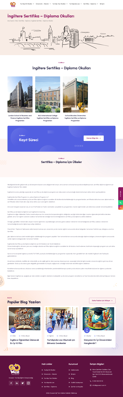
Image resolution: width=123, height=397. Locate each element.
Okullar (88, 336)
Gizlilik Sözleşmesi (77, 382)
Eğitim (51, 336)
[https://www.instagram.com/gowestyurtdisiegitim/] (120, 207)
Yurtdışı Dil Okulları (26, 4)
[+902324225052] (120, 202)
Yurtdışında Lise (74, 4)
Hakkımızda (75, 370)
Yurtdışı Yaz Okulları (59, 4)
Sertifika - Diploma (24, 21)
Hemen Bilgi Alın (92, 138)
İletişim (102, 4)
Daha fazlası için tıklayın (101, 301)
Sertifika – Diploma (89, 4)
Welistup (74, 393)
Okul (16, 21)
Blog (72, 378)
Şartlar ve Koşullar (77, 387)
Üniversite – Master (42, 4)
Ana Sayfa (10, 21)
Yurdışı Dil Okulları (49, 370)
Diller (14, 336)
